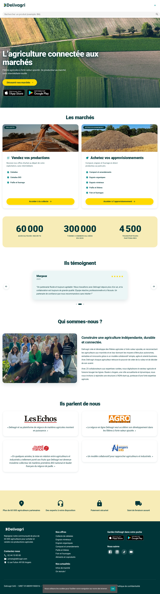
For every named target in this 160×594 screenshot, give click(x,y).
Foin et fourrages (63, 553)
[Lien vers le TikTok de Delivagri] (124, 552)
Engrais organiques (64, 543)
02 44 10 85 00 (12, 555)
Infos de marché (63, 568)
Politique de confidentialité (128, 586)
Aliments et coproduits (65, 557)
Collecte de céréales (64, 536)
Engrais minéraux (63, 539)
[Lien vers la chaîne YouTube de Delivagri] (131, 552)
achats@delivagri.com (15, 559)
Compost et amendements (67, 546)
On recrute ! (61, 571)
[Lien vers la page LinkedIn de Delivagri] (117, 552)
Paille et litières (62, 550)
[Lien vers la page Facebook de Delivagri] (110, 552)
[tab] (76, 304)
